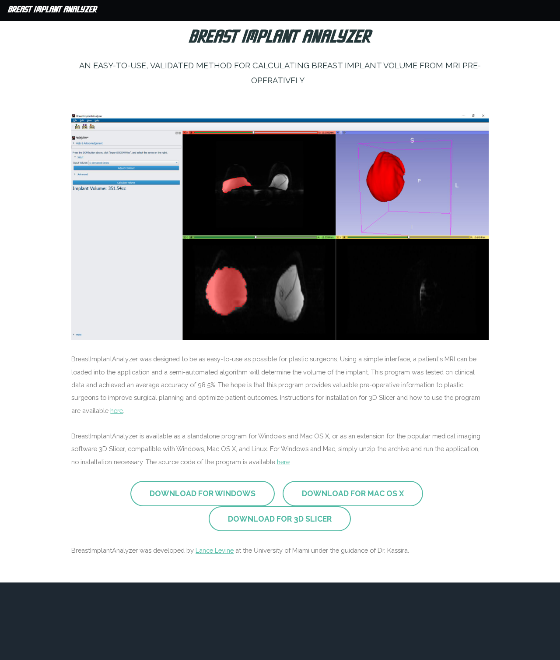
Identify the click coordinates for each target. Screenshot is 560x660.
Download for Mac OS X (353, 493)
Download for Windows (203, 493)
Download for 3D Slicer (280, 518)
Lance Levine (215, 550)
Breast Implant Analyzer (52, 10)
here (116, 410)
